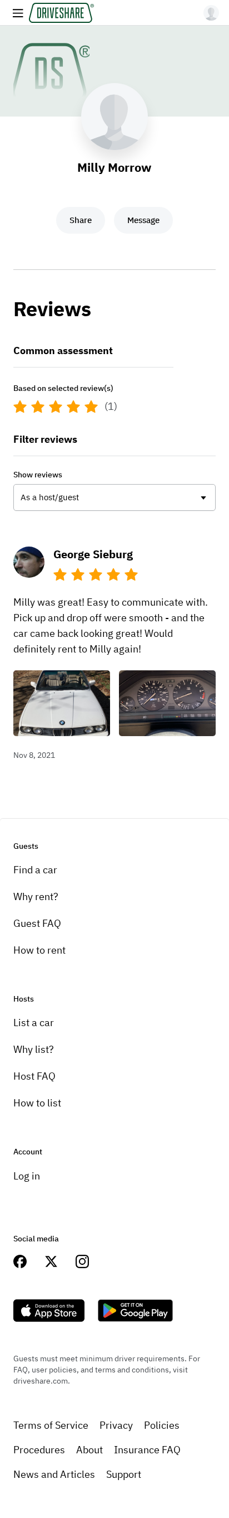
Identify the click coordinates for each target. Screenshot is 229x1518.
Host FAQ (34, 1076)
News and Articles (54, 1474)
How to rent (39, 950)
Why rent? (35, 896)
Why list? (33, 1049)
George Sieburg (93, 554)
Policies (162, 1425)
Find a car (35, 869)
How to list (37, 1102)
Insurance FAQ (147, 1449)
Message (143, 220)
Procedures (39, 1449)
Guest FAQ (37, 923)
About (89, 1449)
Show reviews (37, 475)
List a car (33, 1022)
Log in (26, 1175)
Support (123, 1474)
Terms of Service (50, 1425)
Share (80, 220)
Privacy (116, 1425)
